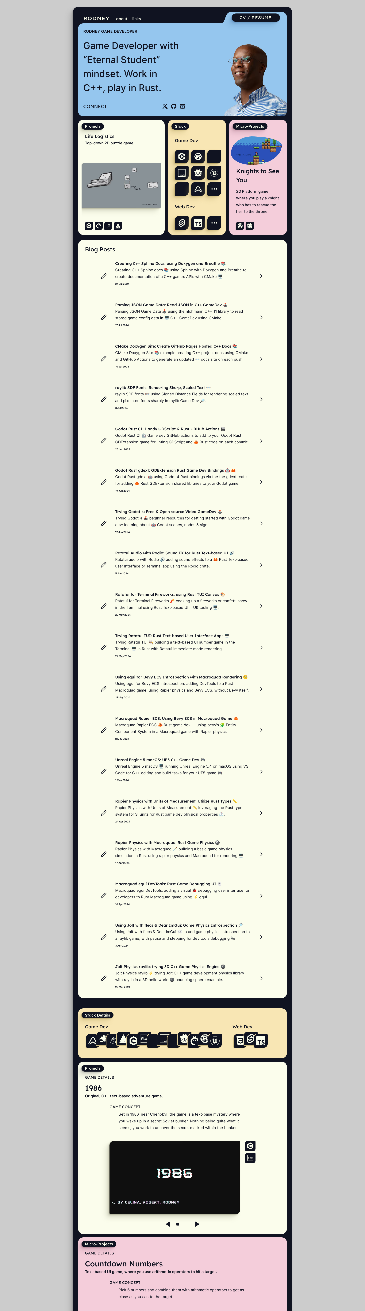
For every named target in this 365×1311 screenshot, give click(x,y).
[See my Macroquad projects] (214, 156)
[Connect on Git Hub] (173, 106)
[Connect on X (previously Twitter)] (165, 106)
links (136, 18)
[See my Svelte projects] (182, 223)
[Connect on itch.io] (182, 106)
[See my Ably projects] (198, 189)
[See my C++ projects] (182, 156)
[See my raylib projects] (182, 173)
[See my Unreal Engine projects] (214, 173)
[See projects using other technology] (214, 189)
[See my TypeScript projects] (198, 223)
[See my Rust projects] (198, 156)
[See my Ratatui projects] (182, 189)
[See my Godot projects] (198, 173)
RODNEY (96, 18)
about (121, 18)
